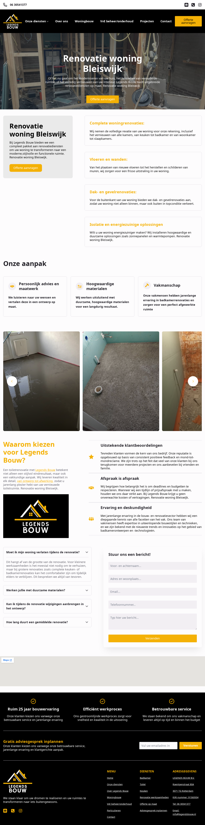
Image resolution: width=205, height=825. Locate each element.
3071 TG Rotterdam (183, 790)
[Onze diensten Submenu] (47, 21)
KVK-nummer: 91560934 (185, 797)
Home (110, 777)
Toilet (143, 784)
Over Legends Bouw (117, 790)
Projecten (147, 21)
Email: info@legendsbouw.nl (184, 812)
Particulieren (114, 810)
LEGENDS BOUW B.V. (183, 777)
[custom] (186, 5)
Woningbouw (84, 21)
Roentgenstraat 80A (183, 784)
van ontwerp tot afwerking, (35, 481)
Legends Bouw (45, 470)
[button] (12, 381)
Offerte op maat (148, 803)
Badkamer (145, 777)
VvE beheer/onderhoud (116, 21)
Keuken (144, 790)
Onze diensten (35, 21)
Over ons (61, 21)
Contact (166, 21)
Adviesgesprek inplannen (153, 810)
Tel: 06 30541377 (181, 803)
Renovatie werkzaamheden (154, 797)
